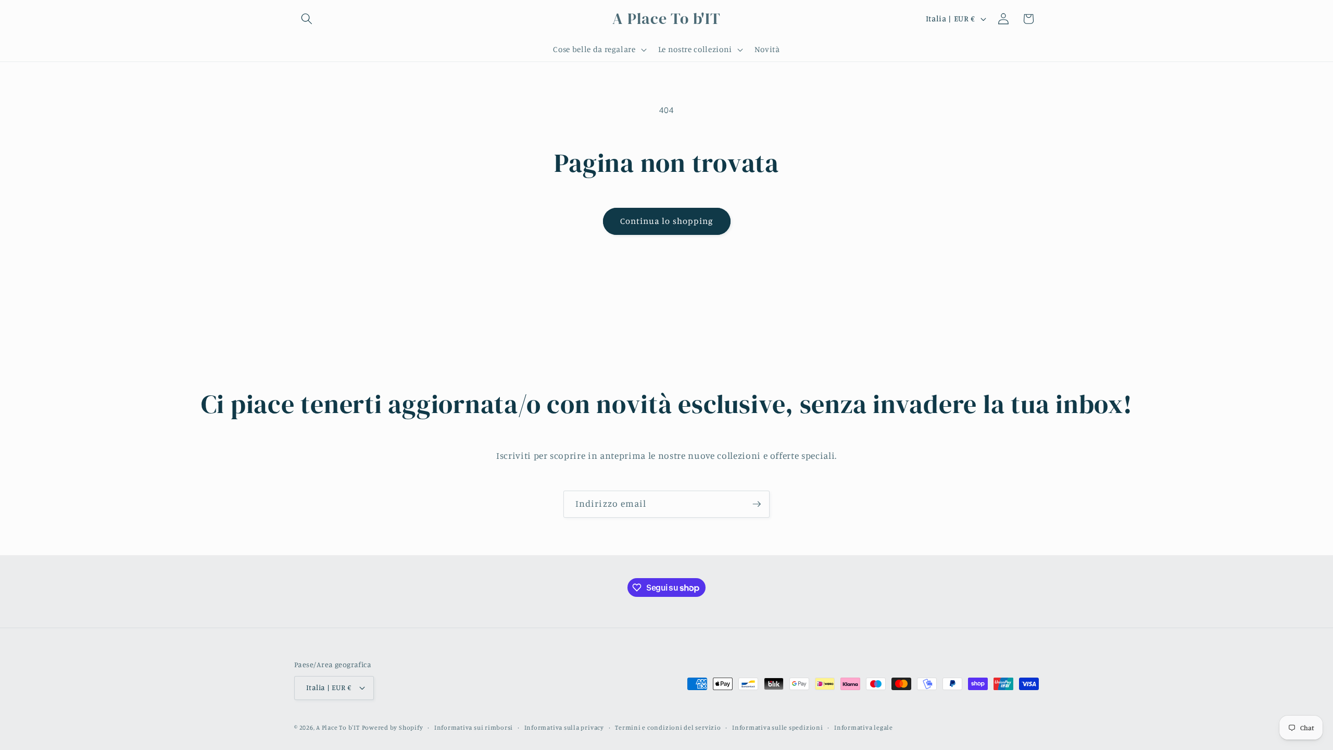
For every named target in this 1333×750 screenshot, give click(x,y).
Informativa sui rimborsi (473, 727)
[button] (306, 18)
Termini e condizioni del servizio (668, 727)
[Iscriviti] (756, 504)
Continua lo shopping (666, 221)
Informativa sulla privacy (564, 727)
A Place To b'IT (338, 727)
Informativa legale (863, 727)
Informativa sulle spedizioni (777, 727)
